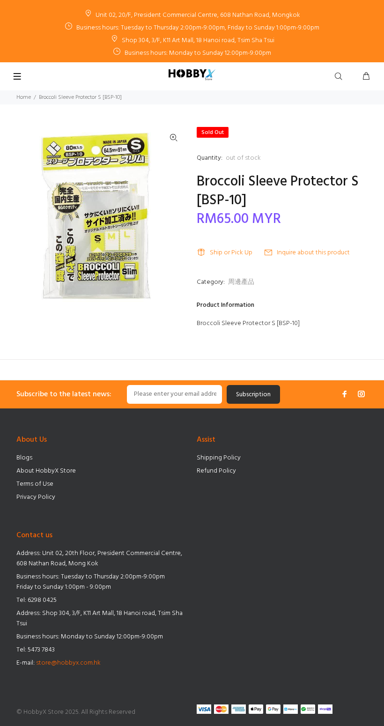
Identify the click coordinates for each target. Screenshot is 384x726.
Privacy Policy (35, 497)
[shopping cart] (366, 77)
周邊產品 (241, 282)
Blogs (24, 457)
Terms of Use (34, 484)
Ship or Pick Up (231, 252)
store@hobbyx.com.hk (68, 663)
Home (23, 97)
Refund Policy (216, 471)
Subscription (253, 394)
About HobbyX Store (46, 471)
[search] (340, 77)
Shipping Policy (219, 457)
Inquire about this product (313, 252)
